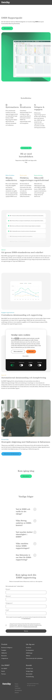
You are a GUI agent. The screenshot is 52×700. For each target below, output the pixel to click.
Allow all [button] (31, 351)
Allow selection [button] (18, 351)
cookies (17, 338)
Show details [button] (26, 356)
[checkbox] (12, 363)
